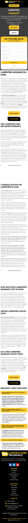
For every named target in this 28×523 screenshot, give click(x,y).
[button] (20, 1)
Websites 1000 (16, 520)
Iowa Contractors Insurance (8, 95)
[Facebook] (10, 464)
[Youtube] (17, 464)
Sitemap (23, 518)
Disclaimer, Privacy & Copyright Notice (11, 518)
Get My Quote (14, 62)
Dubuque (20, 104)
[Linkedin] (14, 464)
